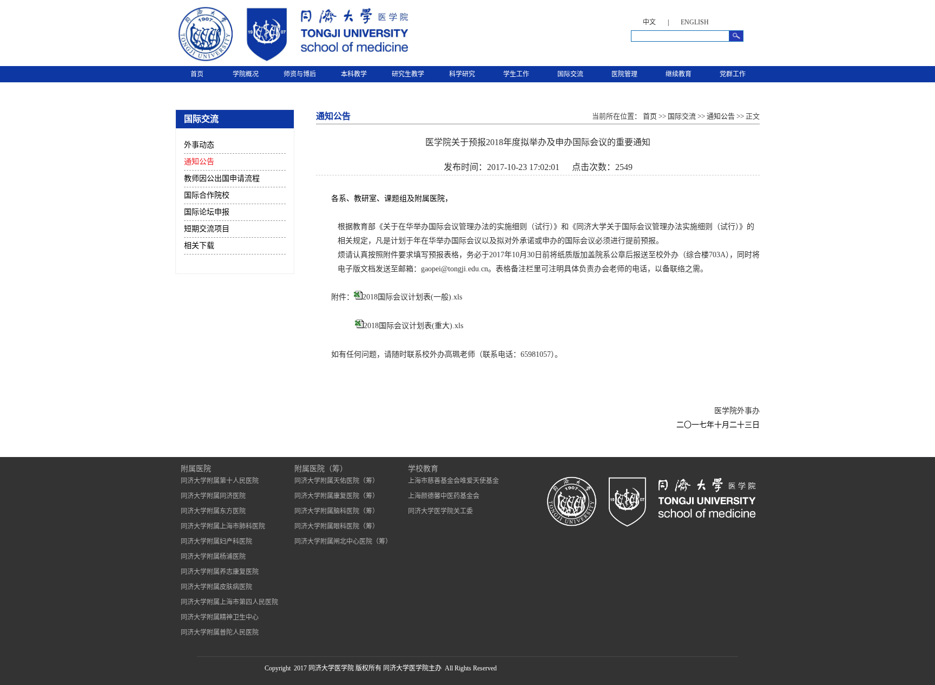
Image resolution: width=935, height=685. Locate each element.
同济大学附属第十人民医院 (220, 481)
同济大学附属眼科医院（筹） (336, 526)
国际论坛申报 (206, 212)
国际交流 (570, 74)
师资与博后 (300, 74)
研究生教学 (408, 74)
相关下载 (199, 246)
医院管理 (624, 74)
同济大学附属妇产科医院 (216, 541)
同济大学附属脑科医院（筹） (336, 511)
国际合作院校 (206, 195)
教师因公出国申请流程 (222, 178)
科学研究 (462, 74)
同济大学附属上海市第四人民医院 (229, 602)
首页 (196, 74)
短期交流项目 (206, 229)
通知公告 (199, 162)
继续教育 (679, 74)
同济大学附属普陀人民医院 (220, 632)
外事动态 (199, 145)
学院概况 (246, 74)
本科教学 (354, 74)
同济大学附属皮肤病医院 (216, 587)
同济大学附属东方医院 (213, 511)
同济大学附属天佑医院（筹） (336, 481)
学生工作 (516, 74)
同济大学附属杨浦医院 (213, 556)
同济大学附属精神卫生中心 (220, 617)
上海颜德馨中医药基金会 (443, 496)
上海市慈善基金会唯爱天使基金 (453, 481)
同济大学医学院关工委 (440, 511)
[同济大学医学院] (291, 62)
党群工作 (733, 74)
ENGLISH (695, 22)
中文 (649, 22)
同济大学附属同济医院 (213, 496)
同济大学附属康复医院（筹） (336, 496)
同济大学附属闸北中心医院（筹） (343, 541)
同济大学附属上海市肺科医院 (223, 526)
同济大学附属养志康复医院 (220, 572)
